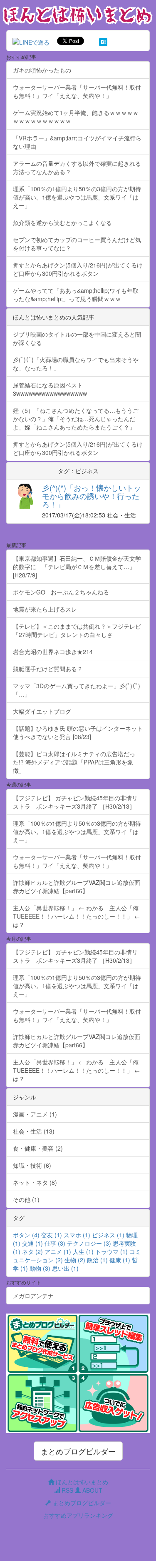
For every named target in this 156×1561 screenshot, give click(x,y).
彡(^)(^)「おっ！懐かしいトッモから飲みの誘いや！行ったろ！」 (91, 496)
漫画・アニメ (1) (35, 1114)
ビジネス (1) (108, 1235)
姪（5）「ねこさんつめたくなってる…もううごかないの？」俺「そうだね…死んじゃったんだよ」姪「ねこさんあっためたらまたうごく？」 (76, 418)
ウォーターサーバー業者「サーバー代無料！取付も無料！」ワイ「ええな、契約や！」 (77, 91)
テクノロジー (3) (89, 1243)
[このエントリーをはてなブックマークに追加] (103, 41)
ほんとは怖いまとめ (81, 1482)
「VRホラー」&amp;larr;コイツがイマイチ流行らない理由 (77, 142)
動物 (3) (40, 1268)
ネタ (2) (32, 1251)
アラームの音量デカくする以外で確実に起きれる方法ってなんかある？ (77, 167)
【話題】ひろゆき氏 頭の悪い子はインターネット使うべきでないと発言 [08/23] (78, 732)
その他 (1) (26, 1199)
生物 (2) (74, 1260)
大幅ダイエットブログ (42, 711)
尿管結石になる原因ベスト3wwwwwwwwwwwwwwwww (50, 389)
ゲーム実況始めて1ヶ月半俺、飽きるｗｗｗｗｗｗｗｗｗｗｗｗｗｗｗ (76, 116)
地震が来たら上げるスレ (45, 609)
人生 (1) (83, 1251)
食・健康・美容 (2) (38, 1148)
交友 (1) (51, 1235)
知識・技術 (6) (32, 1165)
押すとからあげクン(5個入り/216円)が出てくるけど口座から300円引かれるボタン (78, 269)
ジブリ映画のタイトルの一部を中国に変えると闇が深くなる (77, 338)
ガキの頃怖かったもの (42, 70)
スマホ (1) (77, 1235)
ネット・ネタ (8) (35, 1182)
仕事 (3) (55, 1243)
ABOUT (91, 1490)
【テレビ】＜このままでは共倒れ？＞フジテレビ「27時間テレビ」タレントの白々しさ (77, 630)
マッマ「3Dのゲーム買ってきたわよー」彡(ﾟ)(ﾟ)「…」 (76, 690)
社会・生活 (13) (33, 1131)
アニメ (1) (58, 1251)
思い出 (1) (65, 1268)
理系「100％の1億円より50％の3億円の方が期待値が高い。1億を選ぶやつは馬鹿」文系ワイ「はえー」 (77, 197)
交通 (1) (32, 1243)
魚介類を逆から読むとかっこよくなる (62, 222)
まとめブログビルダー (78, 1451)
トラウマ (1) (111, 1251)
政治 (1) (97, 1260)
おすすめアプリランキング (78, 1515)
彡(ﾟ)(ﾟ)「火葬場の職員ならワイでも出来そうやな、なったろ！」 (76, 363)
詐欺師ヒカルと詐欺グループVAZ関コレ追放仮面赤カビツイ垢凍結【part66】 (76, 886)
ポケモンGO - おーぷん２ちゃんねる (61, 592)
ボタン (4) (26, 1235)
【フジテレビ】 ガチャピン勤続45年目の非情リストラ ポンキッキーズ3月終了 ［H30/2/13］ (75, 802)
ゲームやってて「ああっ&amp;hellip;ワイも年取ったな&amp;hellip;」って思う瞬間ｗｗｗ (76, 294)
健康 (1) (119, 1260)
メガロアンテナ (33, 1295)
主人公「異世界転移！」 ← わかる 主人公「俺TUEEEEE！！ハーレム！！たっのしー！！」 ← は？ (76, 916)
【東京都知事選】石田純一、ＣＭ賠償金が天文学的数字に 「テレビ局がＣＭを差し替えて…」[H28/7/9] (77, 566)
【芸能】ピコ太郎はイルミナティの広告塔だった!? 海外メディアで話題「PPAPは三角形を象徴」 (74, 761)
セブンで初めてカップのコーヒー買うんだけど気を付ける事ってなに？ (77, 243)
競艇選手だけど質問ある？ (48, 668)
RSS (66, 1490)
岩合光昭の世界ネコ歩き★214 (53, 651)
